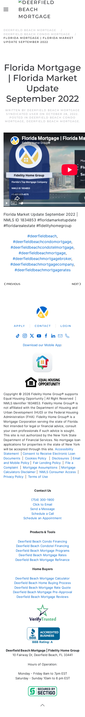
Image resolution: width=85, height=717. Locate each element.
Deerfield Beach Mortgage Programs (42, 550)
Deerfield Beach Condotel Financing (42, 546)
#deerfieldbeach (42, 236)
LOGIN (65, 326)
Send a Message (42, 509)
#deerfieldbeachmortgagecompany (42, 264)
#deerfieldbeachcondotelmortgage (42, 247)
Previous (13, 284)
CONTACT (43, 326)
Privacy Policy (13, 476)
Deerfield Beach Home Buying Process (42, 583)
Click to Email (42, 504)
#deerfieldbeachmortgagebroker (42, 258)
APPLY (19, 326)
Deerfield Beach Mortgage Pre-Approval (42, 592)
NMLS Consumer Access (57, 472)
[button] (6, 9)
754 (42, 500)
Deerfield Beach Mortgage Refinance (42, 560)
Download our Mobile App (42, 345)
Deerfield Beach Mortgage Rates (43, 555)
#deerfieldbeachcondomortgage (42, 241)
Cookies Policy (36, 458)
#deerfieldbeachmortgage (42, 253)
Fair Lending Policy (47, 463)
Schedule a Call (42, 513)
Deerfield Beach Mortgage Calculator (42, 578)
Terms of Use (38, 476)
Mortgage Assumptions (40, 467)
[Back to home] (42, 9)
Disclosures (60, 458)
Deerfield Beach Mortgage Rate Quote (42, 587)
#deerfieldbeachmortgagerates (43, 269)
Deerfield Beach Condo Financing (42, 541)
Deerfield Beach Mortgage (52, 121)
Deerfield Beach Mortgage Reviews (42, 597)
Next (75, 284)
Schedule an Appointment (42, 518)
